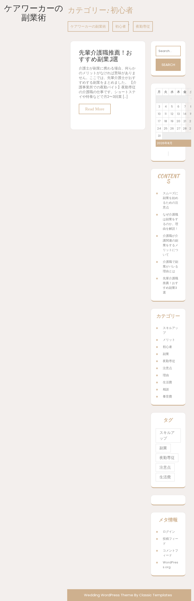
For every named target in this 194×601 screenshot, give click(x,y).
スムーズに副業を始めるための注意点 (170, 200)
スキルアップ (170, 330)
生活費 (167, 382)
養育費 (167, 396)
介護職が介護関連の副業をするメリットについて (170, 245)
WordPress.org (170, 564)
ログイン (169, 531)
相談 (166, 389)
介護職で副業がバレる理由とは (170, 266)
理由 (166, 375)
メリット (169, 339)
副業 (166, 354)
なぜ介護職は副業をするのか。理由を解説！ (170, 221)
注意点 (167, 368)
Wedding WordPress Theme (108, 594)
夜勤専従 (143, 26)
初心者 (120, 26)
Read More (94, 109)
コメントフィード (170, 553)
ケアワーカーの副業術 (33, 12)
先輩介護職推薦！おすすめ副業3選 (105, 55)
